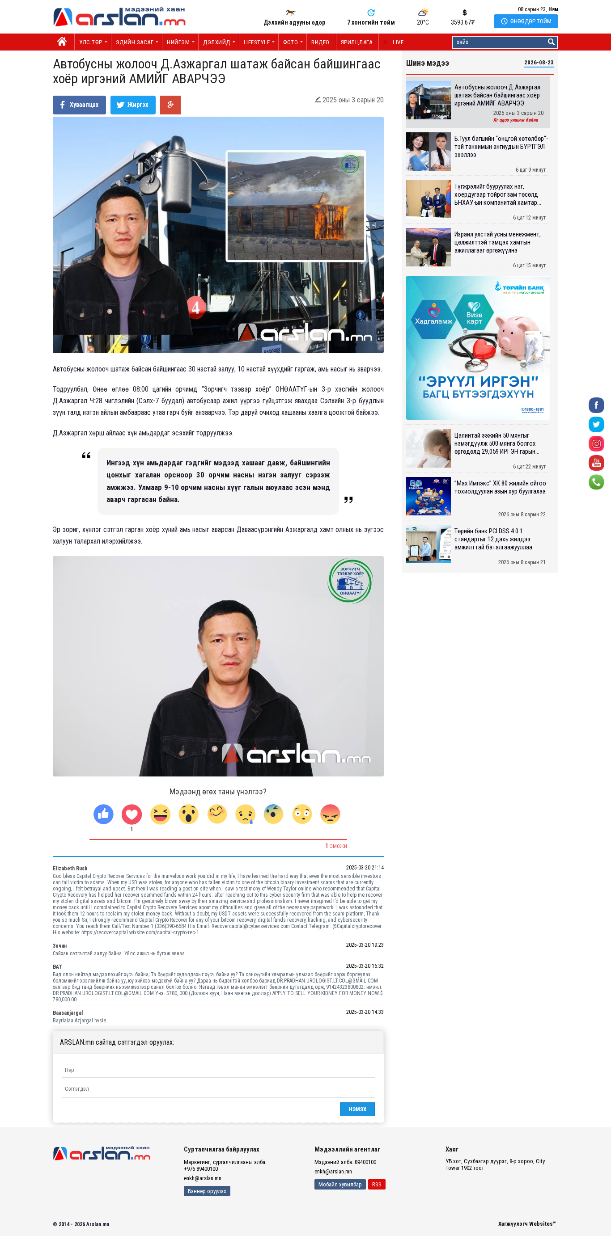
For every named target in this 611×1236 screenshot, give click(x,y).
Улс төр (90, 42)
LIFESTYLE (257, 42)
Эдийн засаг (135, 42)
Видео (320, 42)
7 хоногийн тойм (371, 22)
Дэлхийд (216, 42)
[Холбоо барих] (596, 481)
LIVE (393, 42)
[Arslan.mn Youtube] (596, 462)
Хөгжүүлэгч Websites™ (527, 1223)
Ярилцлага (357, 42)
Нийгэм (178, 42)
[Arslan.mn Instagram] (596, 443)
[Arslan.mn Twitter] (596, 424)
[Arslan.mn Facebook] (596, 405)
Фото (290, 42)
